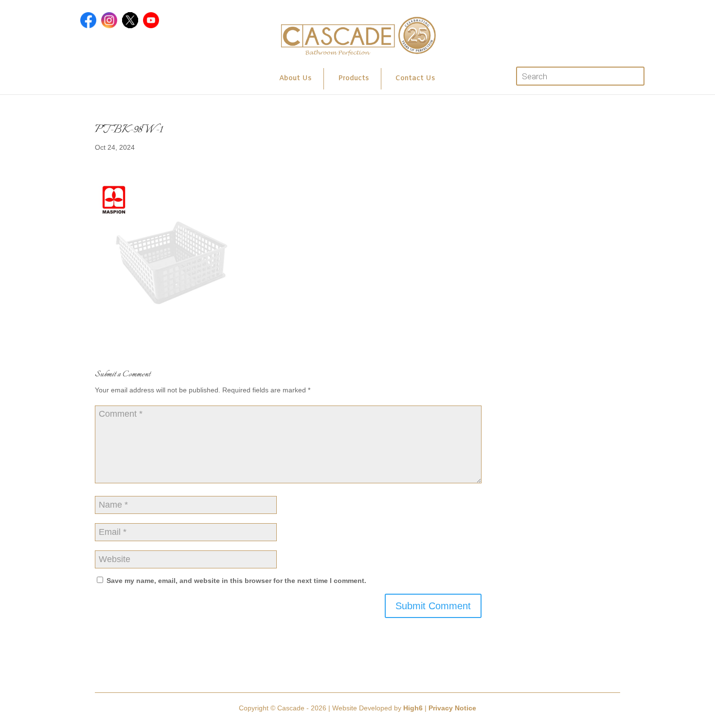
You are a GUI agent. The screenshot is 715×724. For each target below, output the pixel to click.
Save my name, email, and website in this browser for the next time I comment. (236, 580)
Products (353, 78)
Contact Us (415, 78)
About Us (295, 78)
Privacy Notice (452, 708)
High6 (413, 708)
